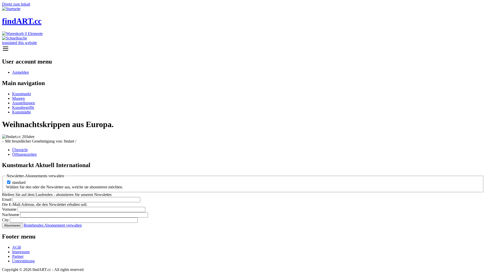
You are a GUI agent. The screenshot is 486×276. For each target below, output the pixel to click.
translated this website (19, 43)
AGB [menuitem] (16, 247)
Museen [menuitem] (18, 98)
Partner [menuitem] (18, 256)
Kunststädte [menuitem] (21, 112)
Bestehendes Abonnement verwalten (53, 225)
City (5, 220)
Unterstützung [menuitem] (23, 261)
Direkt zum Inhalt (16, 4)
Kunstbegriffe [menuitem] (23, 107)
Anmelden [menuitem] (20, 72)
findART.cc (22, 21)
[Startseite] (11, 9)
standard (19, 182)
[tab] (248, 150)
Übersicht (20, 150)
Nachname (10, 214)
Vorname (9, 209)
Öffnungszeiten (24, 154)
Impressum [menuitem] (21, 252)
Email (6, 199)
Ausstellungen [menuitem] (23, 103)
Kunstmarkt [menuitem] (21, 94)
